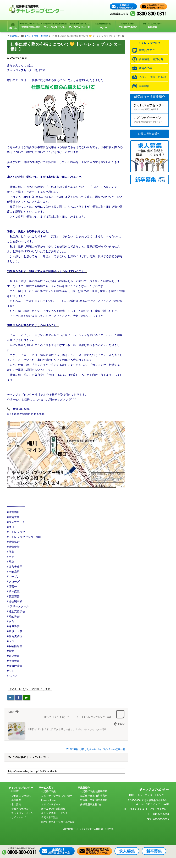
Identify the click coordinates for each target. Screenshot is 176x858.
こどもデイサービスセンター (57, 795)
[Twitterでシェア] (10, 697)
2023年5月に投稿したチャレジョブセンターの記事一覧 (95, 749)
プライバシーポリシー (23, 813)
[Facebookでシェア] (18, 697)
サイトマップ (18, 817)
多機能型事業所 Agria (91, 804)
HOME (14, 35)
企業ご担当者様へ (149, 133)
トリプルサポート (50, 804)
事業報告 (144, 86)
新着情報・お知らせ (151, 59)
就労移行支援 (48, 791)
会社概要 (16, 800)
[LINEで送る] (26, 697)
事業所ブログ (147, 50)
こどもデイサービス (148, 119)
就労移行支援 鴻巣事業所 (93, 800)
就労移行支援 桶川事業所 (93, 795)
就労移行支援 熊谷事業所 (93, 791)
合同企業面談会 (49, 817)
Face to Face (48, 800)
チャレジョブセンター (149, 107)
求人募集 (16, 804)
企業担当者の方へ (21, 808)
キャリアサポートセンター (55, 813)
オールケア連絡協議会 (53, 808)
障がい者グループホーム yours (57, 821)
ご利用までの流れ (21, 795)
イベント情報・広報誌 (36, 35)
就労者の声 (145, 68)
